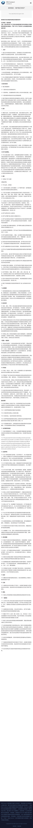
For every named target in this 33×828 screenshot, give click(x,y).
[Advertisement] (16, 14)
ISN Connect (10, 2)
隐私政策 (19, 826)
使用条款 (14, 826)
